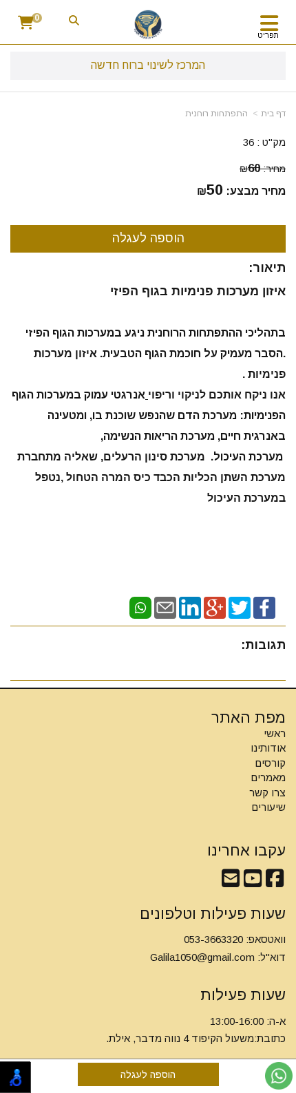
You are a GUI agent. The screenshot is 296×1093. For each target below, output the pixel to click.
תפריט (268, 35)
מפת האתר (248, 718)
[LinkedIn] (190, 607)
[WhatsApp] (140, 607)
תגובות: (263, 645)
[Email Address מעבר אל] (231, 882)
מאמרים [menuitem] (268, 777)
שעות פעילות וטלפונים (213, 913)
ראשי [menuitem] (275, 733)
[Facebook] (264, 607)
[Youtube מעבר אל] (253, 882)
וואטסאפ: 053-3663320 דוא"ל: (218, 948)
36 (248, 142)
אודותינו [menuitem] (268, 748)
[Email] (165, 607)
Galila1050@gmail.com (202, 957)
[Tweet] (240, 607)
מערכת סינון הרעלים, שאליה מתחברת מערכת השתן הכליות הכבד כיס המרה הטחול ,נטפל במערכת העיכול (150, 477)
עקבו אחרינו (246, 850)
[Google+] (215, 607)
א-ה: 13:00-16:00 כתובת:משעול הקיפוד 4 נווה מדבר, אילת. (196, 1030)
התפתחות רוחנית (216, 113)
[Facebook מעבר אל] (275, 882)
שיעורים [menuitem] (268, 807)
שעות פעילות (243, 995)
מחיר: (263, 168)
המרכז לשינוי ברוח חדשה (148, 65)
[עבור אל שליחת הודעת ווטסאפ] (279, 1076)
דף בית (273, 113)
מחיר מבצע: (256, 191)
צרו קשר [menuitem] (267, 792)
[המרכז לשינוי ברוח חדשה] (148, 24)
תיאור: (267, 268)
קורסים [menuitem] (270, 763)
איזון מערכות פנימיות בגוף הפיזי (198, 291)
